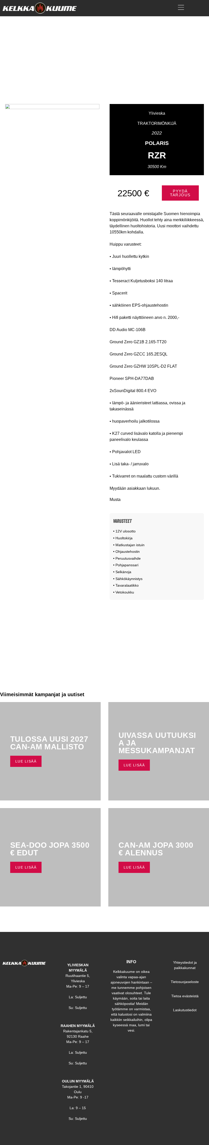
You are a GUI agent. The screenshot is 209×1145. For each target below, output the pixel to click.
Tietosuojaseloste (185, 982)
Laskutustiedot (185, 1010)
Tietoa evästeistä (185, 996)
